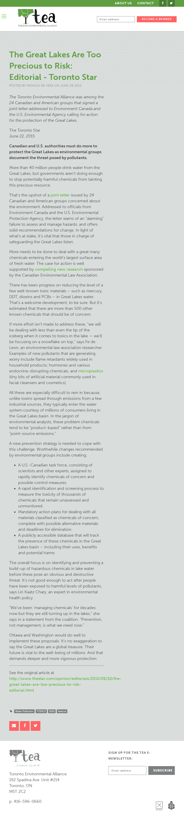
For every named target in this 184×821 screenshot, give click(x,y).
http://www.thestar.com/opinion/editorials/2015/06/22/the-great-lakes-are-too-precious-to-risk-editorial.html (65, 684)
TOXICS (41, 711)
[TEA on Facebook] (162, 3)
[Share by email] (14, 726)
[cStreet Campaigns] (160, 794)
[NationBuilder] (170, 794)
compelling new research (59, 269)
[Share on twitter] (35, 726)
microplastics (90, 371)
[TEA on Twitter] (171, 3)
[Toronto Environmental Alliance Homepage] (37, 18)
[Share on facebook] (25, 726)
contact (145, 3)
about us (123, 3)
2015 (52, 711)
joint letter (60, 195)
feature (62, 711)
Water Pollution (24, 711)
